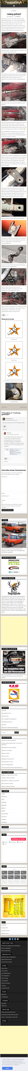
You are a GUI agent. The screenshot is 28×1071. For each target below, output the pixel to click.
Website (3, 500)
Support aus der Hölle (7, 750)
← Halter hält (4, 407)
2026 (14, 869)
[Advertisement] (14, 631)
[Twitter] (10, 939)
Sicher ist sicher (5, 756)
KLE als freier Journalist (6, 962)
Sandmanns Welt (5, 988)
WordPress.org (5, 933)
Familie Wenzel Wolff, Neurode (8, 1012)
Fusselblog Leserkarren (7, 721)
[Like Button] (3, 315)
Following (12, 842)
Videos (5, 842)
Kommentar (5, 476)
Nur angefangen (14, 401)
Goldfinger (4, 802)
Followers (20, 842)
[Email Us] (18, 939)
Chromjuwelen (4, 997)
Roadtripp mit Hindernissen (8, 759)
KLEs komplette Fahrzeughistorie (9, 719)
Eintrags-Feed (5, 927)
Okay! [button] (7, 1068)
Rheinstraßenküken (5, 950)
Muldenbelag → (23, 407)
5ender (3, 793)
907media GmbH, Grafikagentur (8, 957)
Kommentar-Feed (5, 930)
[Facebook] (13, 939)
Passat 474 (4, 816)
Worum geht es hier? (6, 713)
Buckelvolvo (4, 796)
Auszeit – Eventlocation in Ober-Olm (9, 1017)
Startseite (4, 710)
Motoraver (3, 994)
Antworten (5, 429)
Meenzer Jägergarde (8, 552)
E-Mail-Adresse (5, 496)
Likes (5, 844)
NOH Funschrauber (5, 983)
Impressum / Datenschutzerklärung (10, 727)
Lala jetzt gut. (14, 360)
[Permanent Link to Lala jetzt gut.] (14, 350)
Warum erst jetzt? (6, 753)
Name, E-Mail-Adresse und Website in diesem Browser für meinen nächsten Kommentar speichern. (12, 506)
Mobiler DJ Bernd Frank (6, 959)
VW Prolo (14, 10)
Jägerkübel (4, 805)
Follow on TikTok (19, 839)
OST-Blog (3, 985)
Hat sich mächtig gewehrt (7, 764)
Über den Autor (5, 716)
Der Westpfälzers (5, 975)
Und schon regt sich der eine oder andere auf (12, 767)
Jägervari (4, 808)
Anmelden (4, 925)
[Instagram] (15, 939)
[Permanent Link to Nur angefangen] (14, 391)
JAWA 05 (3, 811)
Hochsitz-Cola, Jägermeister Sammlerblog (10, 945)
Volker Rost (4, 1005)
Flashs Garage (4, 978)
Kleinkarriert (14, 339)
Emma (3, 799)
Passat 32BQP (5, 813)
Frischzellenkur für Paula (7, 761)
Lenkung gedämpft (14, 13)
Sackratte (4, 819)
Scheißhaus (4, 822)
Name (3, 493)
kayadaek (3, 1003)
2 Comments (18, 16)
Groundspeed (4, 980)
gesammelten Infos (9, 674)
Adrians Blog (4, 968)
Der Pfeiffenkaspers (6, 973)
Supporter (4, 724)
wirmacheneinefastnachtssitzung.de (9, 1014)
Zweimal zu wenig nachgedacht (9, 740)
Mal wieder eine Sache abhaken (9, 747)
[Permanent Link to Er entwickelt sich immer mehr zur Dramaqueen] (14, 370)
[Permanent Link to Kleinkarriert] (14, 329)
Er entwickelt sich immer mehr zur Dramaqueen (14, 381)
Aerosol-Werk (4, 970)
